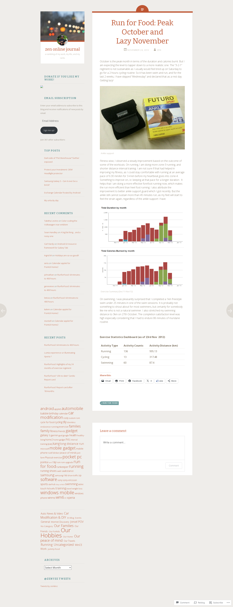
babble (44, 413)
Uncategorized (64, 544)
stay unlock (60, 484)
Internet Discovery (60, 521)
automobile (72, 408)
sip (79, 475)
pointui (44, 462)
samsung (47, 475)
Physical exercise (53, 457)
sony (60, 480)
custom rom (74, 418)
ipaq (50, 443)
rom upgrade (67, 462)
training (60, 488)
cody (65, 417)
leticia (47, 297)
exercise (63, 426)
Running (47, 544)
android (47, 408)
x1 (66, 498)
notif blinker (53, 453)
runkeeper (62, 467)
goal (60, 435)
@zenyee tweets (57, 578)
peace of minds (68, 452)
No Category (47, 526)
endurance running (49, 426)
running (76, 466)
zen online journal (62, 49)
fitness (54, 431)
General (45, 521)
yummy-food (54, 549)
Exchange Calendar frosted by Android (62, 192)
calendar (63, 413)
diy (65, 422)
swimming (71, 484)
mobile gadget (63, 448)
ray (54, 462)
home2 (49, 439)
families (75, 426)
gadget (72, 430)
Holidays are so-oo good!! (67, 255)
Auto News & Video (52, 513)
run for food (110, 403)
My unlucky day (51, 200)
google (66, 435)
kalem (47, 309)
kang (56, 443)
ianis (46, 263)
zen (159, 50)
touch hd (45, 488)
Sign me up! (48, 130)
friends (61, 431)
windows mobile (57, 492)
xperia (71, 497)
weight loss (77, 488)
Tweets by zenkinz (49, 586)
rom (59, 462)
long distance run (72, 444)
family (45, 430)
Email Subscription (60, 98)
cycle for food (47, 422)
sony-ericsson (70, 480)
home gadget (59, 439)
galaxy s (45, 435)
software (48, 479)
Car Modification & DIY (54, 515)
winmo (51, 497)
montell (47, 320)
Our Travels (69, 540)
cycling (58, 422)
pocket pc (72, 457)
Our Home (68, 536)
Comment (174, 465)
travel (69, 488)
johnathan (49, 274)
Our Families (64, 525)
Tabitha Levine (51, 220)
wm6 (60, 497)
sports (44, 484)
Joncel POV (77, 521)
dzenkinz (71, 422)
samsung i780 (61, 475)
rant (50, 462)
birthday (53, 413)
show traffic (73, 475)
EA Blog (70, 517)
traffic (52, 488)
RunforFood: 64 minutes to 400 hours (61, 345)
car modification (57, 415)
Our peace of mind (60, 538)
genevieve (49, 286)
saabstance (68, 470)
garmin (54, 435)
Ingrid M (48, 255)
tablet (80, 484)
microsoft (44, 448)
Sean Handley (50, 232)
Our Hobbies (55, 532)
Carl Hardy (49, 243)
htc (68, 439)
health (73, 435)
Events (78, 517)
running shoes (48, 471)
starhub (51, 484)
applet (57, 409)
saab (59, 471)
